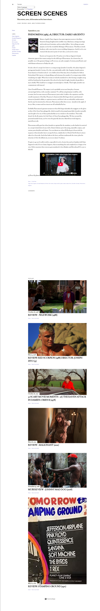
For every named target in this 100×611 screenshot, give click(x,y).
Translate (30, 9)
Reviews (24, 23)
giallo (13, 46)
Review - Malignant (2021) (43, 445)
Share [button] (13, 30)
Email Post (34, 181)
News (29, 23)
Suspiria (14, 55)
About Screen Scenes (38, 23)
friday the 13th (15, 44)
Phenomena (15, 53)
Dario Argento (15, 36)
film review (15, 42)
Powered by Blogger (51, 598)
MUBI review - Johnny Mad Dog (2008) (50, 489)
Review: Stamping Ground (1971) (47, 586)
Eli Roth (14, 40)
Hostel (13, 47)
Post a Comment (35, 318)
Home (19, 23)
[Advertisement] (57, 239)
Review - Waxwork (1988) (42, 315)
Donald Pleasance (16, 38)
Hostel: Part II (15, 49)
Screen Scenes (42, 13)
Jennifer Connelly (16, 51)
